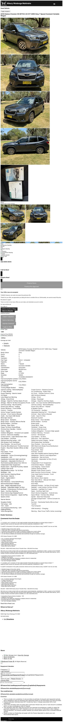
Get (9, 619)
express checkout (8, 323)
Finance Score (31, 283)
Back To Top (8, 658)
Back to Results (7, 311)
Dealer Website (4, 720)
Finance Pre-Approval (31, 286)
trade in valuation (8, 316)
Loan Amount (5, 671)
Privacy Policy (11, 718)
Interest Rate (5, 680)
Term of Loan (5, 679)
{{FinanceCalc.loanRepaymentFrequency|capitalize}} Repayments (22, 675)
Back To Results (9, 657)
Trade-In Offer (7, 327)
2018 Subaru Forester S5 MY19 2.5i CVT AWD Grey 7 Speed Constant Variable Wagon (30, 15)
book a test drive (8, 320)
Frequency (4, 669)
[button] (31, 696)
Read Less (11, 603)
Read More (4, 603)
